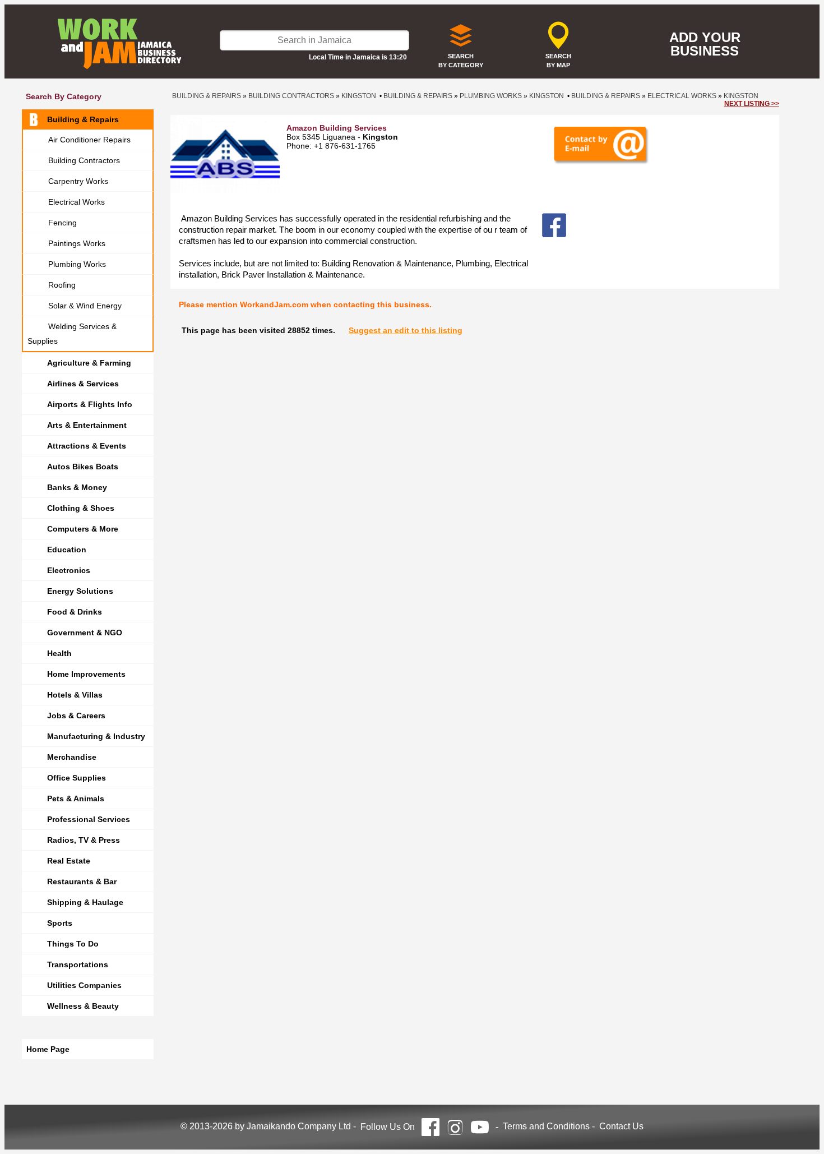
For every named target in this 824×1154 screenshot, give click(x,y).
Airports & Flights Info (89, 404)
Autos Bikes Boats (82, 466)
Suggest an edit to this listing (405, 330)
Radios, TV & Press (83, 840)
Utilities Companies (84, 985)
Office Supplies (76, 777)
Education (66, 549)
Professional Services (88, 819)
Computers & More (82, 528)
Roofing (62, 284)
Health (59, 653)
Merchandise (71, 757)
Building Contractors (84, 160)
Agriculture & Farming (89, 362)
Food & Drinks (74, 611)
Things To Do (73, 943)
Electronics (68, 570)
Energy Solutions (80, 591)
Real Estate (68, 860)
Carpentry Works (78, 181)
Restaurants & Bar (82, 881)
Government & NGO (84, 632)
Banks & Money (77, 487)
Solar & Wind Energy (85, 305)
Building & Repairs (83, 119)
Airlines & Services (83, 383)
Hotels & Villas (75, 694)
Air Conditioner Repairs (89, 139)
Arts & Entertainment (87, 425)
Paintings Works (76, 243)
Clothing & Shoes (80, 508)
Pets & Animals (75, 798)
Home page (48, 1049)
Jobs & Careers (76, 715)
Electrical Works (76, 201)
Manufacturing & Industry (96, 736)
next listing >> (751, 104)
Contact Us (621, 1126)
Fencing (62, 222)
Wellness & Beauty (83, 1005)
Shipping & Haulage (85, 902)
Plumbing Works (77, 264)
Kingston (358, 96)
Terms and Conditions (546, 1126)
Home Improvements (86, 674)
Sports (59, 922)
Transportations (77, 964)
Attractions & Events (86, 445)
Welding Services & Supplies (72, 333)
